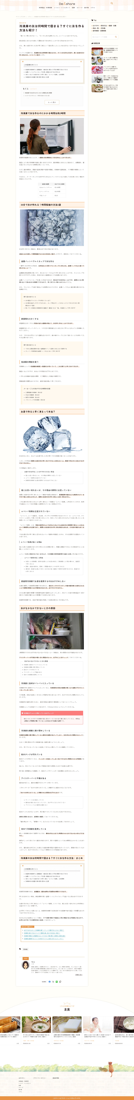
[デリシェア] (67, 3)
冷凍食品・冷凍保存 (45, 7)
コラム (93, 7)
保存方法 (104, 25)
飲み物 (86, 7)
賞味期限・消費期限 (99, 31)
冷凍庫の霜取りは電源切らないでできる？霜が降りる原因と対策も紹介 (44, 936)
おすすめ (96, 25)
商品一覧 (96, 28)
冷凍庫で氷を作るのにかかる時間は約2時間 (38, 93)
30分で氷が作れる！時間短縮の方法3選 (37, 96)
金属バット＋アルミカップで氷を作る (38, 98)
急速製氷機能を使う (32, 104)
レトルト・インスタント (62, 7)
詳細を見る (78, 975)
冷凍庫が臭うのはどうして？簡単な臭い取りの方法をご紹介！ (42, 933)
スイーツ (80, 7)
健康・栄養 (112, 25)
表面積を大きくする (32, 101)
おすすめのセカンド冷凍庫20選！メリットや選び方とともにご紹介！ (44, 930)
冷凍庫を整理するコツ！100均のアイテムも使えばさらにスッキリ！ (44, 939)
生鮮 (73, 7)
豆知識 (25, 949)
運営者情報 (56, 1078)
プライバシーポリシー (39, 1078)
